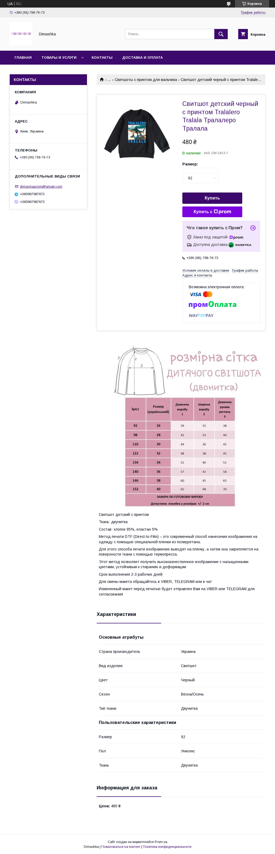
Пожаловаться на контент (120, 847)
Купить (212, 198)
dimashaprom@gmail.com (41, 186)
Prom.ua (161, 842)
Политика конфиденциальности (167, 847)
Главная (23, 58)
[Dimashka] (21, 44)
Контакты (102, 58)
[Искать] (221, 34)
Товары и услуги (59, 58)
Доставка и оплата (142, 58)
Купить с (203, 211)
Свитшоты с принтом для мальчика (146, 79)
